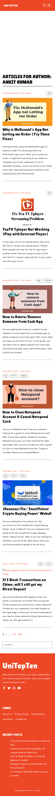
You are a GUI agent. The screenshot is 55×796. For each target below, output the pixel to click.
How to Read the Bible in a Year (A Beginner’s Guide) (27, 758)
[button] (44, 5)
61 (15, 634)
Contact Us (21, 719)
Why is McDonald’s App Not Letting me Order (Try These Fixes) (26, 134)
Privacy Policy (22, 714)
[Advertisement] (27, 39)
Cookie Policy (38, 714)
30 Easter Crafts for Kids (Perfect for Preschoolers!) (28, 766)
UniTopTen (11, 5)
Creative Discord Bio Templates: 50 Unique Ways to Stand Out (27, 750)
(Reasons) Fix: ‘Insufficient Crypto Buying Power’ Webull (27, 511)
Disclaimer (8, 719)
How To (14, 376)
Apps (49, 93)
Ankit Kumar (25, 93)
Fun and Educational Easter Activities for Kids (30, 743)
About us (7, 714)
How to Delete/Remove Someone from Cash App (23, 319)
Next (22, 634)
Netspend (24, 376)
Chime (48, 564)
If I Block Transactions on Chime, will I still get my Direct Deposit (24, 584)
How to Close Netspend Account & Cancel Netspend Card (25, 417)
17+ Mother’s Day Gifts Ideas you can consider (29, 773)
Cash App (48, 280)
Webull (23, 476)
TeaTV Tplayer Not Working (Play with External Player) (26, 231)
